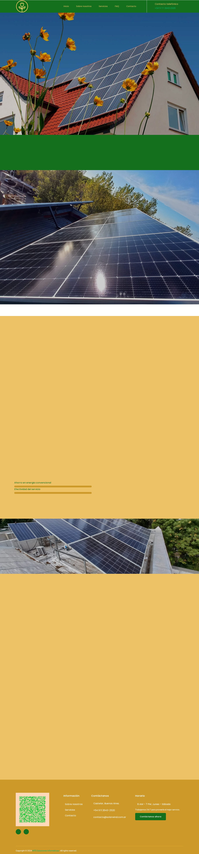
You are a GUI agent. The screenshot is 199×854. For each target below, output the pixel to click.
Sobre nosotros (83, 6)
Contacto (131, 6)
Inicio (66, 6)
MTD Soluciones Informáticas (45, 850)
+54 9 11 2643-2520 (165, 8)
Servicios (103, 6)
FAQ (117, 6)
